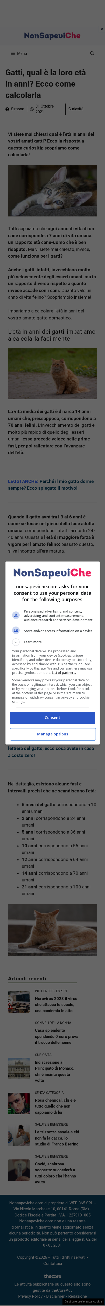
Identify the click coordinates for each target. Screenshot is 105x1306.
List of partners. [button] (64, 672)
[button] (52, 642)
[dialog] (52, 653)
